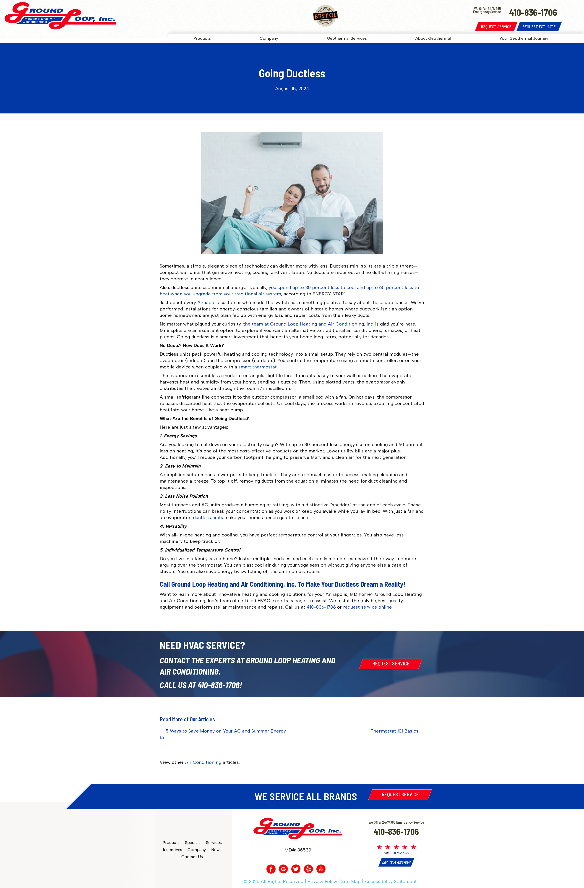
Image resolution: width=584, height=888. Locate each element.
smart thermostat (257, 367)
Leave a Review (396, 862)
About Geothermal (433, 38)
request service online (367, 607)
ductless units (208, 517)
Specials (193, 843)
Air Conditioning (203, 762)
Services (214, 843)
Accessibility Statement (391, 881)
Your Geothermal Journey (523, 38)
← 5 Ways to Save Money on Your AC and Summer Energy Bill (223, 734)
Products (202, 38)
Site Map (351, 881)
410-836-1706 (321, 607)
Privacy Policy (322, 881)
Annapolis (208, 302)
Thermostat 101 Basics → (397, 731)
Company (269, 38)
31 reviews (401, 853)
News (216, 850)
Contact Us (192, 857)
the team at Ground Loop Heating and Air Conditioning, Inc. (308, 324)
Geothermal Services (347, 38)
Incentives (172, 850)
